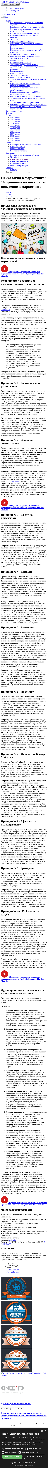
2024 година (15, 121)
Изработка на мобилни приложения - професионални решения (25, 85)
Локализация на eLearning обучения (24, 103)
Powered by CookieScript (24, 1465)
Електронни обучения (19, 161)
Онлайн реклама (16, 73)
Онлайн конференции (19, 166)
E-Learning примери (18, 163)
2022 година (15, 126)
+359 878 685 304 (8, 2)
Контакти (11, 15)
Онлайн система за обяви (20, 77)
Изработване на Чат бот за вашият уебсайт (27, 27)
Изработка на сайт (17, 147)
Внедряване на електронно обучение (24, 33)
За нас (3, 15)
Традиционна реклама (19, 75)
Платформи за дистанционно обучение (25, 145)
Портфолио (10, 153)
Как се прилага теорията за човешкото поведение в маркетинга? (22, 1216)
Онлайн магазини (17, 149)
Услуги (8, 21)
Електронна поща (17, 71)
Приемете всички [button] (12, 1457)
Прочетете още (30, 1444)
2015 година (15, 140)
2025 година (15, 119)
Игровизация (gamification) (20, 63)
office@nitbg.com (22, 2)
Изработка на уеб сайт (14, 111)
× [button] (45, 1431)
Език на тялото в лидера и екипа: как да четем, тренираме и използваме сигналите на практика (23, 1415)
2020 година (15, 130)
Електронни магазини (19, 159)
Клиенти (9, 142)
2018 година (15, 134)
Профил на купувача (18, 151)
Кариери (13, 170)
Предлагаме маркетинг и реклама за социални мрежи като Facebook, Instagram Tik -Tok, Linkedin (22, 979)
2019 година (15, 132)
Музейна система (17, 60)
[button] (24, 1462)
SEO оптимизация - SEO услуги (23, 54)
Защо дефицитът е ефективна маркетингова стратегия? (25, 1232)
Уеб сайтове (15, 157)
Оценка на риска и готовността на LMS (26, 96)
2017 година (15, 136)
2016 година (15, 138)
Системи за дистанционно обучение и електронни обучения (25, 30)
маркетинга (5, 310)
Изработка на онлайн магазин (22, 42)
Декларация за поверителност (16, 1403)
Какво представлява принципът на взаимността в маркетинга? (21, 1224)
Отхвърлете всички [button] (35, 1457)
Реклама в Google (17, 48)
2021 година (15, 128)
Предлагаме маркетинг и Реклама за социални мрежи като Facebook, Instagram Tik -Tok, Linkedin (22, 274)
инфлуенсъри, (15, 481)
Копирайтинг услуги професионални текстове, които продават (25, 57)
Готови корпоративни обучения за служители (28, 105)
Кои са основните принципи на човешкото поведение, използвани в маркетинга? (23, 1220)
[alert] (24, 1448)
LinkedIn (12, 1240)
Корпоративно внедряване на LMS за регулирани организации (25, 93)
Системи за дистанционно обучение (24, 155)
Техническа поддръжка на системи (24, 65)
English (16, 11)
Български (15, 4)
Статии (8, 115)
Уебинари (14, 39)
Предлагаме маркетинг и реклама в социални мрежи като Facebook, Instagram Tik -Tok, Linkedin (24, 1204)
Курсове (9, 113)
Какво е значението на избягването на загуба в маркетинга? (20, 1235)
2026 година (15, 117)
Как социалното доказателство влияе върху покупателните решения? (19, 1228)
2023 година (15, 124)
